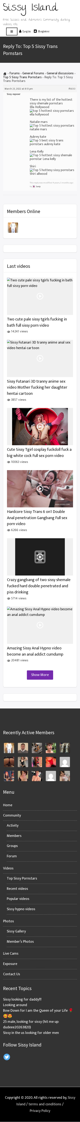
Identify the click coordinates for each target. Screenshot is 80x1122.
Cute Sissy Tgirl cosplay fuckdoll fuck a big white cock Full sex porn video (39, 452)
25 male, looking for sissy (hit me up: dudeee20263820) (31, 1024)
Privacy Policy (40, 1111)
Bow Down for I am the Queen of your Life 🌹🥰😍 (38, 1013)
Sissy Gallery (16, 931)
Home (7, 805)
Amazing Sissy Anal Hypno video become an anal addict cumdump (35, 651)
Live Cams (10, 954)
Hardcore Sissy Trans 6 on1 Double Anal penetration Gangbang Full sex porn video (37, 517)
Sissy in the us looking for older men (31, 1033)
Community (12, 815)
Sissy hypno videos (21, 909)
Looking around (15, 1005)
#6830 (72, 89)
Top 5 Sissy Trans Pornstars (22, 77)
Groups (12, 846)
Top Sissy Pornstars (22, 878)
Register (43, 31)
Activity (12, 826)
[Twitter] (6, 1057)
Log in (27, 31)
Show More (40, 675)
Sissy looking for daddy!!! (22, 999)
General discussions (60, 73)
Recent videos (17, 889)
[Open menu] (11, 32)
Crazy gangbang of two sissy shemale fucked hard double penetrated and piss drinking (39, 586)
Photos (8, 921)
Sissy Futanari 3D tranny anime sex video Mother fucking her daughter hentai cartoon (37, 387)
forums (14, 73)
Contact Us (11, 974)
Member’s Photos (20, 942)
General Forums (33, 73)
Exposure (10, 964)
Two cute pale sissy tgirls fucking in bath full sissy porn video (37, 322)
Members (14, 836)
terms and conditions (45, 1104)
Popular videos (18, 899)
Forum (12, 856)
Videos (8, 868)
